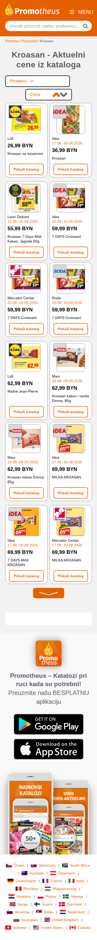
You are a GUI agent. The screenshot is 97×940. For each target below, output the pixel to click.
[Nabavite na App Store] (49, 749)
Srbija (48, 912)
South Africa (80, 865)
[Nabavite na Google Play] (49, 724)
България (29, 920)
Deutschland (26, 881)
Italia (80, 881)
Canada (84, 927)
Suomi (47, 904)
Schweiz (20, 927)
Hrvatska (24, 896)
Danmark (74, 904)
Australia (36, 873)
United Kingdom (65, 920)
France (56, 881)
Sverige (77, 896)
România (31, 889)
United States (52, 927)
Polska (51, 896)
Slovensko (47, 865)
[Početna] (32, 9)
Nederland (76, 912)
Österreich (66, 873)
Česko (19, 865)
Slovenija (22, 912)
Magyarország (64, 889)
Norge (23, 904)
